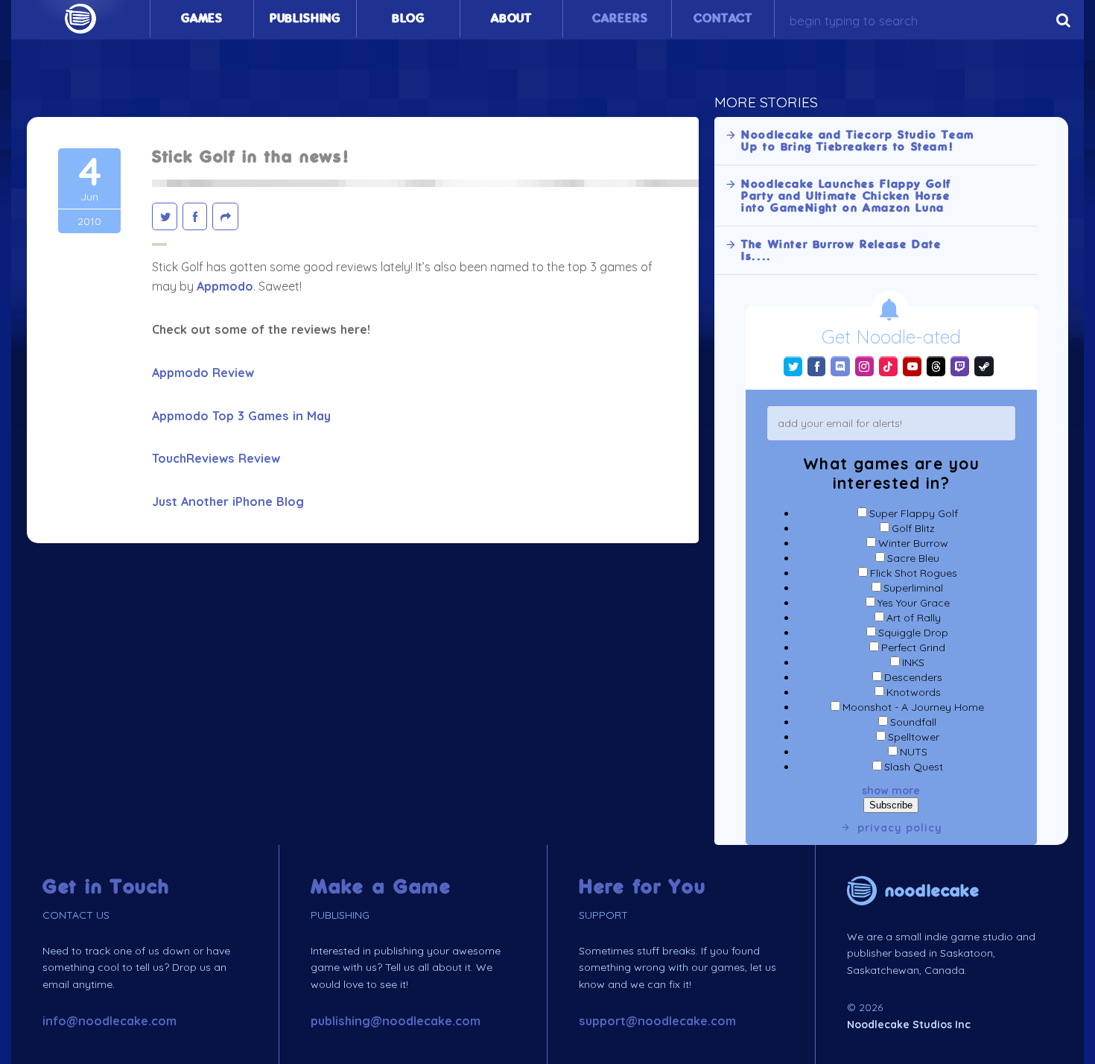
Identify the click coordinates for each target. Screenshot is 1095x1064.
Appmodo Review (203, 372)
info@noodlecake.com (109, 1020)
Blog (408, 19)
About (511, 19)
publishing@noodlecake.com (395, 1020)
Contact (723, 19)
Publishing (305, 19)
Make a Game (381, 887)
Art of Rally (913, 617)
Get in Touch (106, 887)
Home (80, 18)
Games (202, 19)
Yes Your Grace (913, 602)
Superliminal (913, 588)
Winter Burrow (913, 543)
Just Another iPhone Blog (228, 501)
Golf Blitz (913, 528)
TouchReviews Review (216, 458)
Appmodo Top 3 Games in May (241, 415)
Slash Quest (913, 766)
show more (891, 790)
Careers (619, 19)
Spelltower (913, 737)
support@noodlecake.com (657, 1020)
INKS (913, 662)
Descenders (913, 677)
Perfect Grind (913, 647)
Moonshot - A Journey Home (913, 707)
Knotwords (913, 692)
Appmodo (225, 286)
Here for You (642, 887)
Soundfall (913, 722)
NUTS (913, 752)
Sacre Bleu (913, 558)
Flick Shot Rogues (913, 573)
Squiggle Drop (913, 632)
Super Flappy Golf (913, 513)
